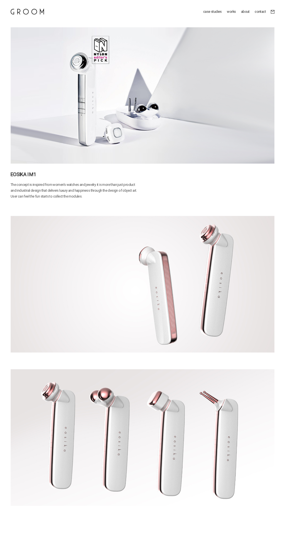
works (231, 11)
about (245, 11)
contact (260, 11)
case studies (212, 11)
